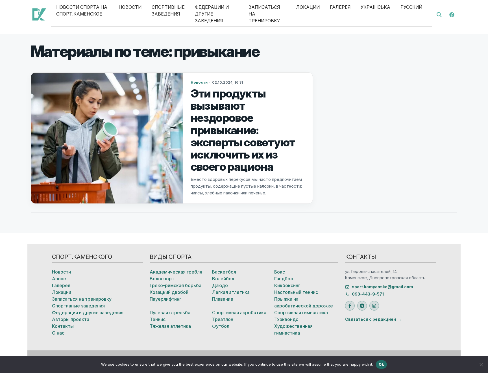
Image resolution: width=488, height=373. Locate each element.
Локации (308, 7)
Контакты (63, 326)
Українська (375, 7)
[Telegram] (362, 306)
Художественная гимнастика (293, 329)
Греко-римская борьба (175, 285)
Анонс (59, 278)
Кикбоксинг (287, 285)
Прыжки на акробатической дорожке (303, 302)
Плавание (222, 299)
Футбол (220, 326)
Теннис (157, 319)
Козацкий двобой (169, 292)
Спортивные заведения (168, 10)
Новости (130, 7)
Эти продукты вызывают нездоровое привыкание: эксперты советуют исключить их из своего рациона (243, 130)
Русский (411, 7)
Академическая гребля (176, 272)
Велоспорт (162, 278)
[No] (481, 364)
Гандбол (283, 278)
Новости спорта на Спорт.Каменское (81, 10)
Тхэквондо (286, 319)
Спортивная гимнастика (301, 312)
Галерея (340, 7)
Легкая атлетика (231, 292)
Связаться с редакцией (370, 319)
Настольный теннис (296, 292)
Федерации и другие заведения (212, 13)
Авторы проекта (70, 319)
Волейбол (223, 278)
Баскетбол (224, 272)
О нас (58, 333)
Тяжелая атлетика (170, 326)
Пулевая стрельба (170, 312)
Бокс (279, 272)
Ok (381, 364)
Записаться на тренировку (264, 13)
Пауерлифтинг (165, 299)
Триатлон (222, 319)
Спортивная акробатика (239, 312)
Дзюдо (220, 285)
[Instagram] (374, 306)
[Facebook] (451, 14)
